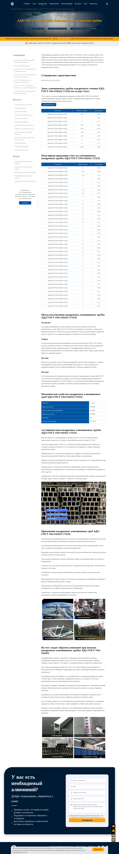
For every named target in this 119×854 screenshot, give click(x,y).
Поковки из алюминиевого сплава (24, 129)
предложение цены (48, 105)
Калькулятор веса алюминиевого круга (25, 181)
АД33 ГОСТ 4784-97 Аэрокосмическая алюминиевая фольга (25, 92)
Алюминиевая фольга (20, 108)
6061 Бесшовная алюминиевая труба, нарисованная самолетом (24, 61)
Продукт (21, 9)
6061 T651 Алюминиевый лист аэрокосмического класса (22, 81)
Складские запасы (64, 39)
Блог (85, 4)
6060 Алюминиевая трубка (21, 66)
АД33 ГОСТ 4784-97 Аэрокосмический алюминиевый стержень (25, 76)
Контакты (93, 4)
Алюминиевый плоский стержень (23, 125)
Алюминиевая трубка (20, 112)
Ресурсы (78, 4)
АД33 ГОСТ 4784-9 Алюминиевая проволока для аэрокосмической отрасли (25, 87)
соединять (25, 203)
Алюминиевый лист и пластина (23, 105)
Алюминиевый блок (20, 143)
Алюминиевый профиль (21, 122)
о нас (34, 4)
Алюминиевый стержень (21, 118)
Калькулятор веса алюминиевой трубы (25, 173)
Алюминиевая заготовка (21, 150)
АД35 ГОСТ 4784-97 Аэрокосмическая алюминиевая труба (25, 70)
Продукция (43, 4)
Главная (27, 4)
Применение (54, 4)
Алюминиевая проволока (21, 147)
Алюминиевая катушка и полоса (23, 115)
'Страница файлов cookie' (78, 850)
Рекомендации (66, 4)
